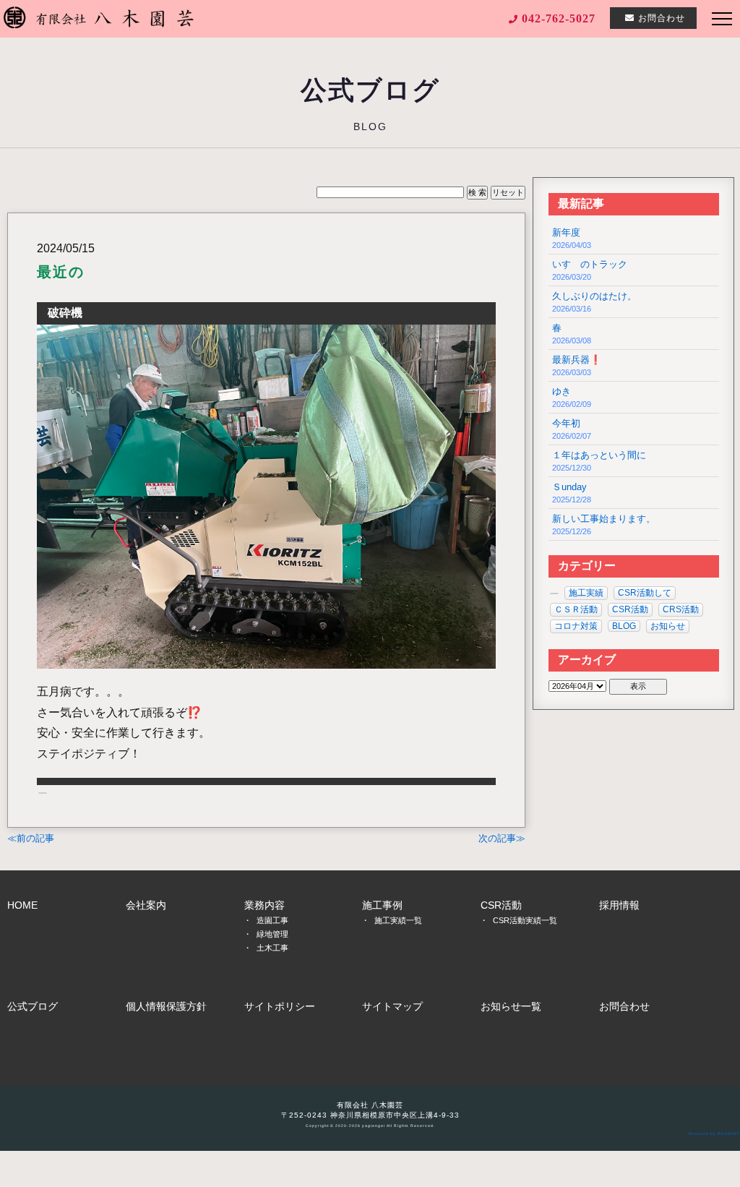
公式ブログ (32, 1006)
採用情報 (619, 905)
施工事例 (382, 905)
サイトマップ (392, 1006)
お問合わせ (624, 1006)
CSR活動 (501, 905)
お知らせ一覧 (511, 1006)
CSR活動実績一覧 (525, 920)
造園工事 (272, 920)
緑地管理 (272, 934)
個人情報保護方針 (166, 1006)
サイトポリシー (279, 1006)
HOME (22, 905)
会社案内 (146, 905)
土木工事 (272, 947)
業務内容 (264, 905)
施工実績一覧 (398, 920)
